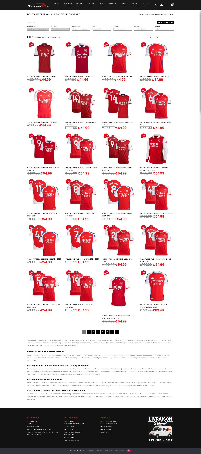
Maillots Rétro (106, 429)
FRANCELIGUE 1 (56, 5)
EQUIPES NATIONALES (71, 440)
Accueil (141, 14)
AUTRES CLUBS (69, 437)
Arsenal (103, 355)
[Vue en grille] (28, 37)
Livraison (31, 424)
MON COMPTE (32, 421)
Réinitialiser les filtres (165, 22)
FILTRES (30, 22)
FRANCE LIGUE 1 (69, 421)
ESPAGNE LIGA (69, 427)
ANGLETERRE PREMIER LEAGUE (68, 5)
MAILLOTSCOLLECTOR (146, 5)
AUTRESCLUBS (124, 5)
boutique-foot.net (38, 355)
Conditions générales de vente (39, 429)
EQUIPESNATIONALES (135, 5)
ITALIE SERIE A (68, 429)
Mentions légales (34, 427)
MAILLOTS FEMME (106, 427)
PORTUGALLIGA (112, 5)
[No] (198, 451)
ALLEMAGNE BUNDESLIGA (72, 432)
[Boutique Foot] (38, 5)
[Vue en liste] (31, 37)
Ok (129, 451)
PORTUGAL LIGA (69, 435)
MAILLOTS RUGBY (106, 432)
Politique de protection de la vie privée (42, 432)
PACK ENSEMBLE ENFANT (108, 424)
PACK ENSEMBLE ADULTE (108, 421)
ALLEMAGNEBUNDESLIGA (90, 5)
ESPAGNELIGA (79, 5)
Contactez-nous (34, 435)
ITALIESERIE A (101, 5)
